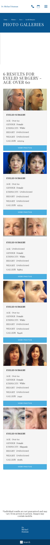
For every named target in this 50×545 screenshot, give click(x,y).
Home (5, 20)
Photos (13, 20)
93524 (19, 205)
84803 (20, 269)
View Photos (25, 148)
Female (20, 124)
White (22, 128)
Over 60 (15, 121)
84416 (20, 333)
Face (20, 20)
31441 (19, 396)
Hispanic (24, 447)
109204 (20, 141)
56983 (19, 460)
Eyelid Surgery (20, 78)
